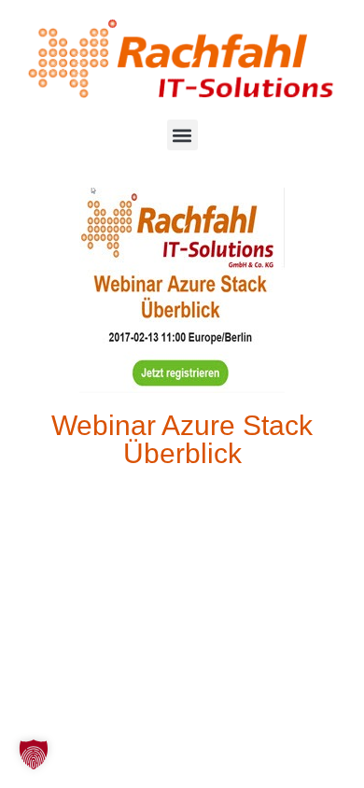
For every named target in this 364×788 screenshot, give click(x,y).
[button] (182, 135)
